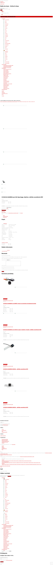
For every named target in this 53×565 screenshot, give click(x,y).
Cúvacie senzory (5, 77)
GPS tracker (5, 80)
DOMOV (3, 90)
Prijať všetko (10, 454)
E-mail (3, 268)
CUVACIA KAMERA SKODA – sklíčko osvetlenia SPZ (15, 369)
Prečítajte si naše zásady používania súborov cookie (27, 456)
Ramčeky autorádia (6, 85)
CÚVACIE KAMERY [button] (4, 64)
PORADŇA (3, 92)
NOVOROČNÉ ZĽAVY (4, 89)
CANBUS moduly (5, 75)
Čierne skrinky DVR (6, 76)
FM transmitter (5, 78)
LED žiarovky (5, 542)
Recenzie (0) (5, 217)
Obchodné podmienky (5, 439)
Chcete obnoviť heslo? (9, 560)
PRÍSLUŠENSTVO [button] (4, 68)
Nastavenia (1, 454)
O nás (2, 429)
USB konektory (5, 87)
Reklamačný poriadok (5, 440)
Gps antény (5, 79)
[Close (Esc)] (0, 563)
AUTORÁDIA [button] (3, 18)
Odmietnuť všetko (6, 454)
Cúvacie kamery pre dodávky (7, 66)
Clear (7, 208)
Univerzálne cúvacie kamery (7, 67)
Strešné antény (5, 86)
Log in (4, 550)
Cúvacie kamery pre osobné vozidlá (8, 65)
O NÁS (3, 91)
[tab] (27, 215)
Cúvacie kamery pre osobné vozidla (8, 300)
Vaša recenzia (4, 265)
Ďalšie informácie (5, 216)
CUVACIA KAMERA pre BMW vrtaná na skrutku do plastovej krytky (19, 303)
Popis (4, 215)
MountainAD (13, 444)
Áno (7, 250)
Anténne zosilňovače (6, 531)
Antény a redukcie (5, 72)
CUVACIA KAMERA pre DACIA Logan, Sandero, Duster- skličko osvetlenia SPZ (22, 329)
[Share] (1, 563)
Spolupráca (1, 1)
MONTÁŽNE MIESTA (5, 93)
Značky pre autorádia (6, 88)
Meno (3, 267)
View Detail (3, 211)
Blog (2, 431)
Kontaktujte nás (4, 430)
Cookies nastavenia (3, 435)
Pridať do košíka (4, 210)
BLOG (3, 94)
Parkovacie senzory (6, 84)
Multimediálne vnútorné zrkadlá (7, 83)
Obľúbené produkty (4, 432)
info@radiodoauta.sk (5, 424)
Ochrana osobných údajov (5, 441)
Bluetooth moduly (5, 74)
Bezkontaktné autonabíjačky (7, 73)
